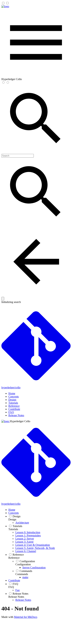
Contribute (14, 409)
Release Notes (16, 415)
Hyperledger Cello (20, 421)
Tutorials (13, 402)
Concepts (13, 396)
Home (11, 393)
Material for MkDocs (25, 616)
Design (12, 399)
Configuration (23, 564)
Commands (21, 574)
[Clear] (2, 299)
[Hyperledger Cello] (5, 6)
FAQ (11, 412)
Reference (14, 405)
